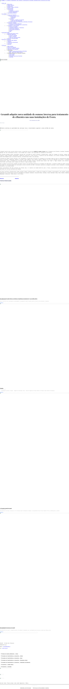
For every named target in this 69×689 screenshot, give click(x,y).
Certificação (10, 8)
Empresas (13, 17)
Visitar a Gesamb (13, 35)
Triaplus (1, 388)
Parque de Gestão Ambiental (15, 23)
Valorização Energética (14, 29)
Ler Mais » (1, 302)
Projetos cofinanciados (13, 38)
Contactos (4, 45)
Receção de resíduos (12, 22)
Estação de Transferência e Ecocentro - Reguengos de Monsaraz (16, 662)
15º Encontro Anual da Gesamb (6, 508)
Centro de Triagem (13, 26)
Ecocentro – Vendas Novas (7, 664)
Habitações (13, 16)
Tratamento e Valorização (13, 25)
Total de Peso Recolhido (16, 20)
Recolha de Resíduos (12, 14)
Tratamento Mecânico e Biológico (16, 27)
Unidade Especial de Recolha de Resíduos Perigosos (20, 21)
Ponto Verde (12, 54)
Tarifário (10, 43)
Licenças (11, 10)
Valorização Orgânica (14, 28)
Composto (9, 41)
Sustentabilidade (5, 32)
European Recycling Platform (15, 55)
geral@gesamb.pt (6, 646)
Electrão (11, 56)
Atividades (4, 13)
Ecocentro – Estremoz (6, 666)
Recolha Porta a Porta (14, 15)
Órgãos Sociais (11, 5)
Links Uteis (10, 50)
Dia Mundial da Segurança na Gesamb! (7, 627)
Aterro (10, 30)
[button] (34, 123)
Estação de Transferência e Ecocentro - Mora (12, 658)
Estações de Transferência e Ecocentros (18, 24)
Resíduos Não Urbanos (12, 40)
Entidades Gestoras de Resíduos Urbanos (16, 53)
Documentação (10, 9)
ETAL (10, 31)
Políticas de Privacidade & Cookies (41, 687)
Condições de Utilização (25, 687)
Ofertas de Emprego (12, 47)
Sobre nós (4, 3)
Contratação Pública (12, 12)
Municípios (10, 4)
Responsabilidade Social (13, 33)
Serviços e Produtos (6, 39)
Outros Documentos (13, 11)
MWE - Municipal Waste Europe (16, 52)
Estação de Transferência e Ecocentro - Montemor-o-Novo (14, 660)
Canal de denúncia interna (13, 48)
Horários (9, 44)
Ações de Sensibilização (14, 37)
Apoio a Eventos (12, 36)
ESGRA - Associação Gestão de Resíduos (18, 51)
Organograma (10, 6)
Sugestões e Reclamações (13, 49)
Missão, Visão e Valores (13, 7)
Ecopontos (11, 18)
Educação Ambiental (12, 34)
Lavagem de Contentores (13, 42)
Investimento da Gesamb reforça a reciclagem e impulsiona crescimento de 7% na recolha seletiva (18, 298)
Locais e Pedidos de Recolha (17, 19)
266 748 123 (5, 648)
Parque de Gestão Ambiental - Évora (10, 653)
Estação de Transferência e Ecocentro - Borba (12, 655)
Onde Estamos (10, 46)
